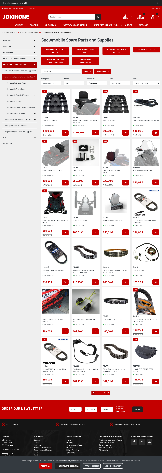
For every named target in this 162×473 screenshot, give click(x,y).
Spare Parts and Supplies (43, 450)
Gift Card (37, 455)
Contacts (69, 447)
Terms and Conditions (107, 442)
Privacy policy (103, 450)
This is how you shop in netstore (110, 440)
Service (69, 440)
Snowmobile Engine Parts (55, 51)
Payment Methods (105, 447)
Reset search (103, 71)
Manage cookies (92, 466)
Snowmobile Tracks (147, 49)
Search (87, 71)
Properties (91, 79)
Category (45, 79)
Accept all (45, 466)
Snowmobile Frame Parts (85, 51)
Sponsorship (70, 452)
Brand (66, 79)
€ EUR (153, 9)
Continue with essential (67, 466)
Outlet (36, 452)
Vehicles (37, 442)
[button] (97, 83)
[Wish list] (65, 92)
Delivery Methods (105, 445)
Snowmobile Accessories (85, 61)
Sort (112, 79)
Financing (69, 442)
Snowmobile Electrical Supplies (116, 51)
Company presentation (74, 445)
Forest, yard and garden (42, 447)
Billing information (72, 450)
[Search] (98, 17)
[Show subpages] (26, 25)
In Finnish (121, 411)
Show (135, 79)
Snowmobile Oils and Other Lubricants (55, 61)
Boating (37, 440)
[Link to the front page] (16, 16)
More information (113, 466)
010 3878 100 (31, 9)
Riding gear (38, 445)
